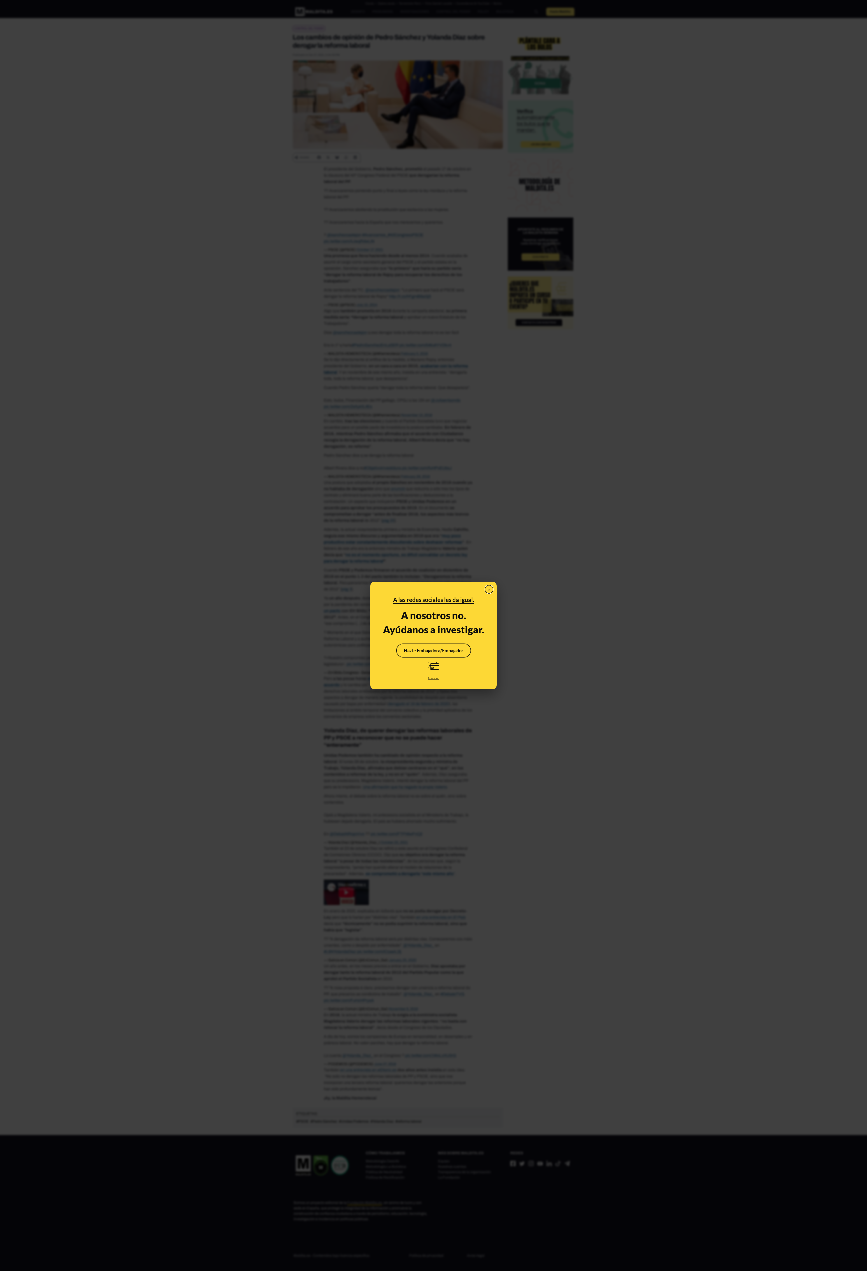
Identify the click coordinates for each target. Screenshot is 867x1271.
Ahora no (433, 678)
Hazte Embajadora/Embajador (433, 650)
